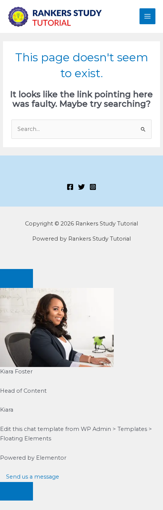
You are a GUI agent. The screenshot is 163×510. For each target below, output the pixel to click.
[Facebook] (70, 186)
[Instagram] (92, 186)
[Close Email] (16, 278)
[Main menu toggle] (147, 16)
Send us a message (32, 476)
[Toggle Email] (16, 491)
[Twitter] (81, 186)
